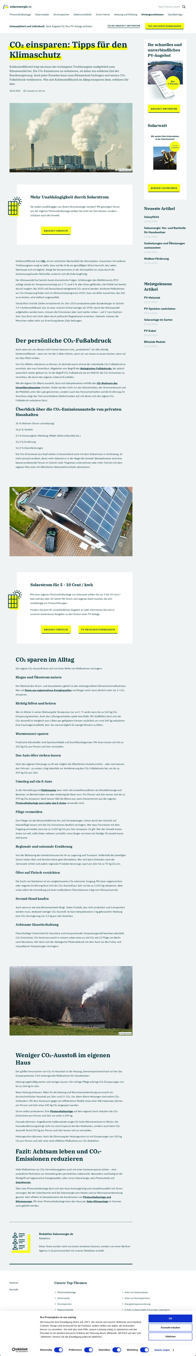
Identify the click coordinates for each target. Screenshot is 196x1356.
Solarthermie (23, 1182)
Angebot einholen (56, 230)
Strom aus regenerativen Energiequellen (48, 690)
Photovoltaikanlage (61, 1111)
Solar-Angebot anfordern (123, 26)
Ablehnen (170, 1336)
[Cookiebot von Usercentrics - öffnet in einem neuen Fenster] (19, 1350)
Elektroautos (48, 790)
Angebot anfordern (164, 108)
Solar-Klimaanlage (97, 1201)
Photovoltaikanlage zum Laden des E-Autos (41, 803)
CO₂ (43, 261)
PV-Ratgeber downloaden (98, 629)
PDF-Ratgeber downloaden (164, 26)
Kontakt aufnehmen (164, 188)
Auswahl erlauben (170, 1327)
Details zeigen (162, 1350)
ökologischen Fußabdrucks (95, 368)
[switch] (88, 1349)
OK (170, 1318)
